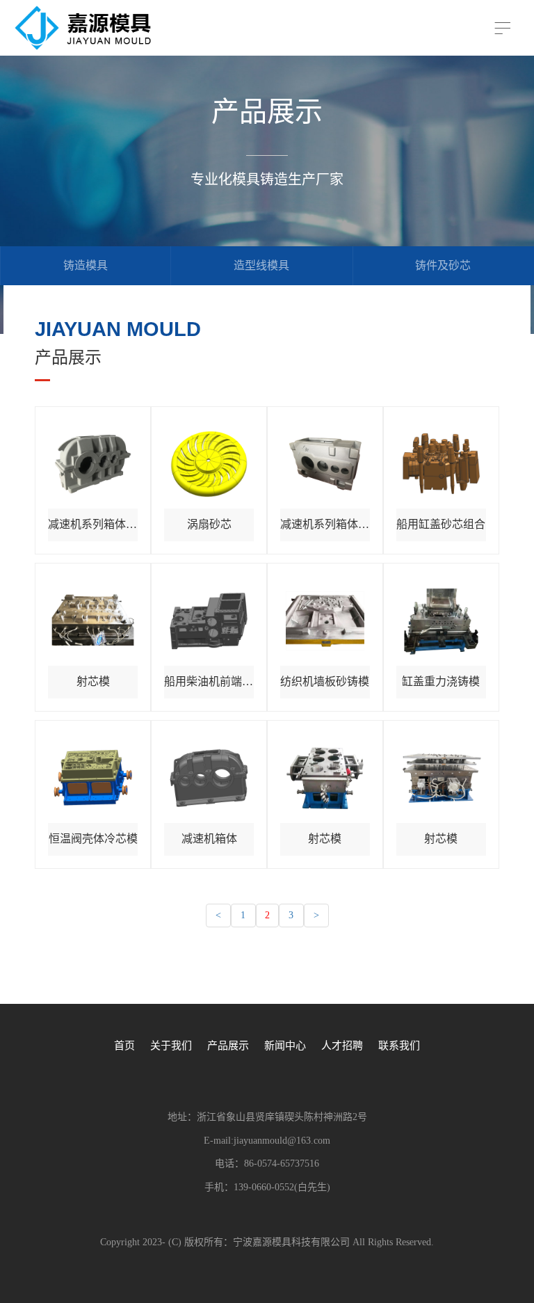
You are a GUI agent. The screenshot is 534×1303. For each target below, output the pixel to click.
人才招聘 (342, 1045)
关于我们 (171, 1045)
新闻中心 (285, 1045)
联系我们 (399, 1045)
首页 (124, 1045)
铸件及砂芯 (443, 265)
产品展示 (228, 1045)
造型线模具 (261, 265)
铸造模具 (85, 265)
